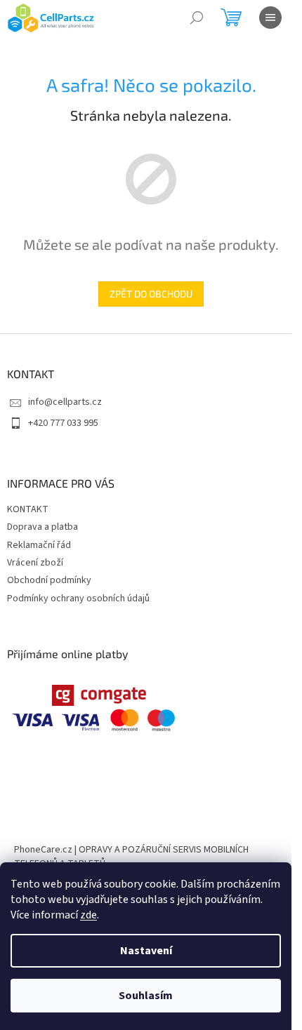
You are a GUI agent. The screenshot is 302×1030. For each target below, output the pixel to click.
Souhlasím (146, 995)
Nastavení (146, 950)
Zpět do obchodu (151, 294)
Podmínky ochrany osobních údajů (78, 598)
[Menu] (270, 18)
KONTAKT (27, 509)
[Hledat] (197, 18)
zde (88, 915)
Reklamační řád (39, 545)
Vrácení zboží (35, 563)
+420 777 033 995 (63, 423)
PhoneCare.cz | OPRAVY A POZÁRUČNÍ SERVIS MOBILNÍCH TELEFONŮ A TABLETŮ (131, 856)
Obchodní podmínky (49, 580)
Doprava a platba (42, 527)
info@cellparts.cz (65, 402)
